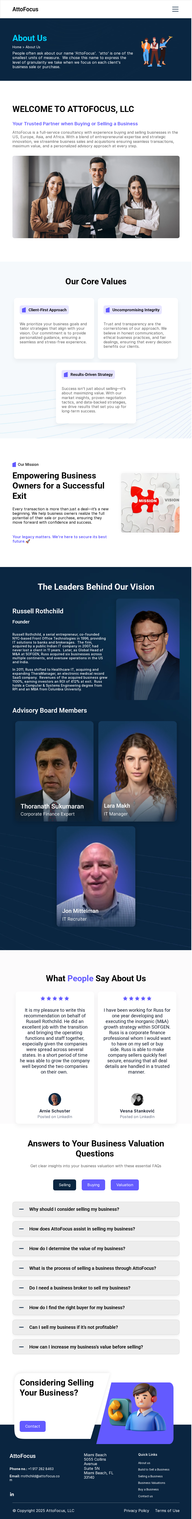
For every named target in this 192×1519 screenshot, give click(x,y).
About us (144, 1463)
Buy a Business (148, 1489)
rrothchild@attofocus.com (35, 1478)
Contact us (145, 1496)
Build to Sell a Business (154, 1469)
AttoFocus (23, 1456)
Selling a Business (150, 1476)
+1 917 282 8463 (32, 1469)
